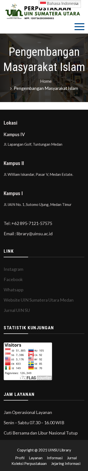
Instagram (13, 269)
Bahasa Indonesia (62, 3)
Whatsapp (13, 289)
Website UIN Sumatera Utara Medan (39, 300)
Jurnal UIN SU (17, 310)
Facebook (13, 279)
